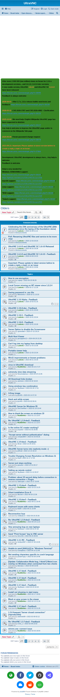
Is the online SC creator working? (23, 428)
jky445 (19, 395)
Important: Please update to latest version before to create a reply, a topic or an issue (31, 264)
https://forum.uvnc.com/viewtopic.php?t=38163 (21, 175)
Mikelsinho (21, 294)
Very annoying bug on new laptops (24, 527)
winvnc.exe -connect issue (20, 629)
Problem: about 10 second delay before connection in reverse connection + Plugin (32, 478)
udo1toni (20, 381)
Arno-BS (20, 536)
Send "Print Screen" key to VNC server (25, 534)
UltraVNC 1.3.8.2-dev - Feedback (22, 308)
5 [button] (38, 217)
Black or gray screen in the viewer (23, 599)
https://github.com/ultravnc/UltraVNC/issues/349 (22, 196)
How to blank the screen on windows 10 (26, 413)
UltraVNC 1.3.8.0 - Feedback (20, 322)
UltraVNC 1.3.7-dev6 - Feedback (22, 571)
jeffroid (19, 451)
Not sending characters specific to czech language (31, 554)
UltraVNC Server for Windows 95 (22, 406)
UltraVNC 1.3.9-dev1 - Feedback (22, 442)
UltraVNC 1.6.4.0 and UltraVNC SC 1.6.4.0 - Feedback (31, 254)
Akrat (19, 444)
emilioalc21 (21, 516)
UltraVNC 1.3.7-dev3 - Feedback (22, 606)
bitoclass (20, 566)
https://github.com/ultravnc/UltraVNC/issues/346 (22, 178)
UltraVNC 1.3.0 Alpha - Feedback (22, 300)
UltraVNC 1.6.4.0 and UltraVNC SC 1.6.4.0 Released (31, 246)
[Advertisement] (30, 47)
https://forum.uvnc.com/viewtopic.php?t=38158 (30, 105)
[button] (21, 217)
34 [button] (44, 217)
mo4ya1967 (21, 542)
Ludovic (20, 231)
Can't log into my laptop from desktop (25, 343)
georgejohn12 (22, 338)
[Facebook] (20, 675)
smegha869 (21, 437)
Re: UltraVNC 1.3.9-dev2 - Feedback (24, 520)
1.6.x (17, 258)
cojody (19, 280)
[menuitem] (8, 9)
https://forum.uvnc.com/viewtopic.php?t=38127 (21, 125)
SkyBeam (20, 388)
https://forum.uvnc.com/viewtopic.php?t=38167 (36, 199)
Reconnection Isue (16, 514)
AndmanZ (20, 529)
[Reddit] (30, 684)
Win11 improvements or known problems (26, 358)
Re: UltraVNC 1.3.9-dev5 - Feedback (24, 420)
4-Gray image (14, 393)
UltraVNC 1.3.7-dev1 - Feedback (22, 585)
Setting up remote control (19, 470)
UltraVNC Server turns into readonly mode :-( (28, 449)
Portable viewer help (17, 351)
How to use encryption (18, 278)
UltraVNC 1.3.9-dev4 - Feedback (22, 485)
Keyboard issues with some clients (24, 507)
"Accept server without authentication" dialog (28, 435)
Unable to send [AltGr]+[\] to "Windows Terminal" (30, 548)
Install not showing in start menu (23, 592)
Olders (5, 208)
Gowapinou (21, 550)
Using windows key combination (23, 386)
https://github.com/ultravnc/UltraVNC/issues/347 (22, 184)
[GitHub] (39, 675)
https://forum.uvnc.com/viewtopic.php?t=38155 (21, 113)
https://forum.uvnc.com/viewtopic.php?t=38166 (34, 193)
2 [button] (29, 217)
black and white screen (18, 399)
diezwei (20, 494)
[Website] (10, 675)
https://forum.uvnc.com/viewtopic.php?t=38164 (35, 181)
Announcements (21, 233)
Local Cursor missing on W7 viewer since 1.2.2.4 (30, 285)
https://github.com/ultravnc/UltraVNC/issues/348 (22, 190)
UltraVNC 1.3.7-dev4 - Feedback (22, 578)
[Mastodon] (49, 675)
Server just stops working (19, 463)
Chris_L (20, 624)
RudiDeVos (21, 367)
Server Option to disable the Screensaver (26, 329)
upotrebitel (21, 331)
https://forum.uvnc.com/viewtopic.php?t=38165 (34, 187)
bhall (19, 458)
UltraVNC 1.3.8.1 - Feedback (20, 315)
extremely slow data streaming (22, 372)
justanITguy (21, 556)
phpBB (22, 691)
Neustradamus (22, 374)
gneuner (20, 465)
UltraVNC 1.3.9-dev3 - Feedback (22, 499)
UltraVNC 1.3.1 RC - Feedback (21, 540)
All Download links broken (20, 379)
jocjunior (20, 429)
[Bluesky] (20, 684)
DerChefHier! (22, 408)
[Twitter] (30, 675)
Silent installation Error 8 (19, 492)
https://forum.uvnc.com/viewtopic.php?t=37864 (21, 151)
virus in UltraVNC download (20, 365)
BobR (19, 508)
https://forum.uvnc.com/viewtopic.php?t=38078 (21, 140)
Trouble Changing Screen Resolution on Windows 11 (32, 456)
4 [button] (35, 217)
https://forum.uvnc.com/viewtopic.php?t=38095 (21, 93)
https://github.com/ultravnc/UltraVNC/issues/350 (22, 202)
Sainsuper (21, 481)
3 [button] (32, 217)
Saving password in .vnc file (21, 292)
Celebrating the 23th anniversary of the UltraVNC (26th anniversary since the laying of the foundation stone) (32, 228)
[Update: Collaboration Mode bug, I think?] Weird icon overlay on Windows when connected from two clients (32, 563)
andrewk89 (21, 616)
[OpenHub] (39, 684)
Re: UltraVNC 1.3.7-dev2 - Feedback (24, 622)
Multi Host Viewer (16, 336)
